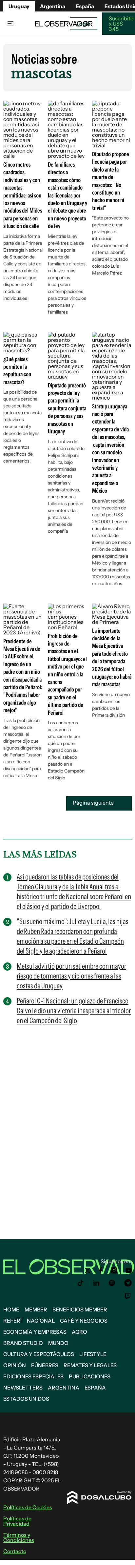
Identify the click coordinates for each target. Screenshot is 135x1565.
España (95, 1387)
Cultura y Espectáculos (38, 1354)
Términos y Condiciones (18, 1537)
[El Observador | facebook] (100, 1270)
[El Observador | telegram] (128, 1283)
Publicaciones (89, 1376)
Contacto (14, 1551)
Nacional (41, 1320)
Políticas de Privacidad (17, 1521)
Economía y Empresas (35, 1331)
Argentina (52, 6)
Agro (79, 1331)
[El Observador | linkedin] (96, 1283)
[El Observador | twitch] (128, 1296)
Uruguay (19, 6)
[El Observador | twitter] (87, 1270)
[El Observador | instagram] (114, 1270)
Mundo (58, 1343)
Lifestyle (92, 1354)
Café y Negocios (83, 1320)
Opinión (14, 1365)
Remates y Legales (90, 1365)
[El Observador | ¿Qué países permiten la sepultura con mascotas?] (23, 350)
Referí (12, 1320)
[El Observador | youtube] (128, 1270)
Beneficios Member (79, 1309)
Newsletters (23, 1387)
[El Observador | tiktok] (81, 1283)
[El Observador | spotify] (112, 1283)
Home (11, 1309)
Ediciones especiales (33, 1376)
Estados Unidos (26, 1398)
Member (36, 1309)
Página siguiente (94, 802)
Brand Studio (23, 1343)
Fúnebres (44, 1365)
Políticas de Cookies (27, 1507)
